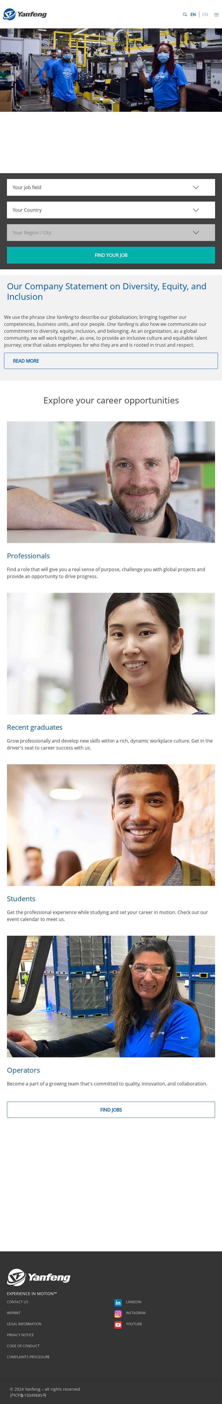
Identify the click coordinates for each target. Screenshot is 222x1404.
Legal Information (24, 1323)
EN (193, 14)
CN (205, 14)
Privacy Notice (20, 1334)
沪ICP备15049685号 (28, 1395)
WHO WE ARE (26, 143)
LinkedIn (133, 1301)
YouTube (133, 1323)
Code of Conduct (23, 1345)
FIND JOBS (111, 1110)
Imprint (14, 1312)
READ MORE (26, 361)
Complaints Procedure (28, 1356)
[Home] (25, 14)
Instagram (135, 1312)
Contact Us (17, 1301)
